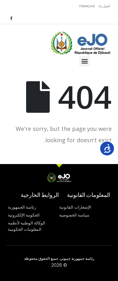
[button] (84, 61)
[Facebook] (11, 18)
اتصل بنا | (104, 6)
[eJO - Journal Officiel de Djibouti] (80, 42)
